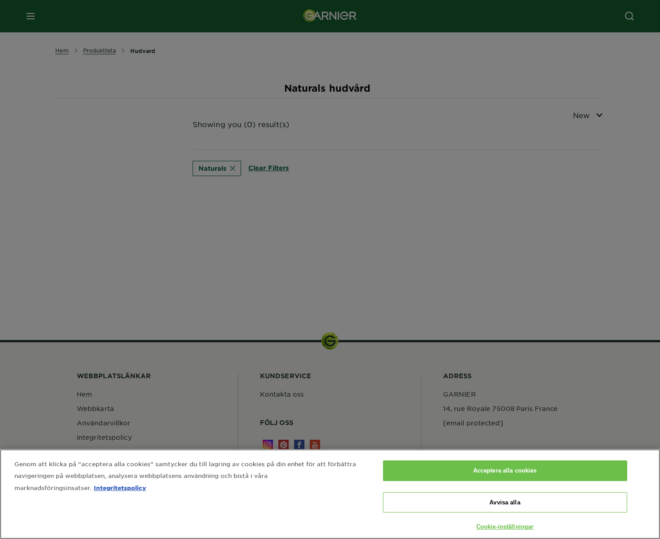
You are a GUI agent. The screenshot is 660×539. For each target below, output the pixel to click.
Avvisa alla (504, 502)
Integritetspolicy (120, 487)
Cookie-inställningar (505, 526)
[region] (330, 494)
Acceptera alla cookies (505, 470)
